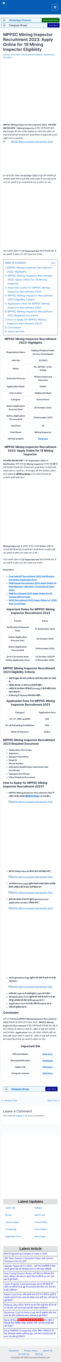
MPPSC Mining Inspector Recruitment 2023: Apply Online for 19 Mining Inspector (30, 279)
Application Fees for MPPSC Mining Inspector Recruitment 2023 (29, 305)
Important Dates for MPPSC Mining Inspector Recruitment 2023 (29, 289)
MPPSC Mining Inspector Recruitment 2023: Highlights (29, 269)
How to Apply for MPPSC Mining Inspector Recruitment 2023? (26, 321)
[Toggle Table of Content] (52, 263)
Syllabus (38, 1208)
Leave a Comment (12, 54)
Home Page (39, 1236)
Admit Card (39, 1215)
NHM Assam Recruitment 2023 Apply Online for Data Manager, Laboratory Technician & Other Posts (33, 586)
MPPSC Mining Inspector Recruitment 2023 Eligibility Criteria (30, 297)
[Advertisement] (30, 1341)
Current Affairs (41, 1222)
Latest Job (10, 1208)
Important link (16, 331)
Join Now (53, 25)
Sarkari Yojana (12, 1222)
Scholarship (10, 1229)
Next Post (54, 1101)
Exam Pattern (40, 1229)
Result (8, 1215)
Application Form (13, 1236)
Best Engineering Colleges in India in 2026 (25, 1253)
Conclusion (14, 327)
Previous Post (9, 1101)
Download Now (50, 20)
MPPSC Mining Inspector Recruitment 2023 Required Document (29, 313)
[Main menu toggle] (55, 7)
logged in (20, 1115)
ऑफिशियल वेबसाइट (32, 796)
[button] (47, 7)
